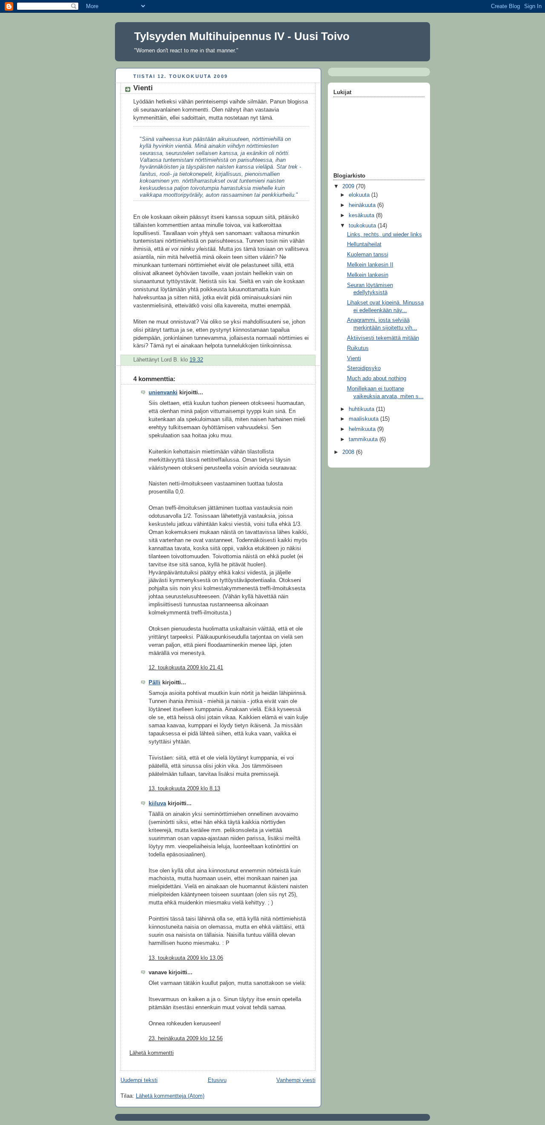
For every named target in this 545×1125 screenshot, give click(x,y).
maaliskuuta (364, 419)
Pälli (155, 683)
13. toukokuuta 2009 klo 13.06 (186, 958)
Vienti (354, 359)
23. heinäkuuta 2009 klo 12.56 (186, 1039)
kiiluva (157, 803)
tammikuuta (364, 439)
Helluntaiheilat (364, 244)
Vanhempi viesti (296, 1080)
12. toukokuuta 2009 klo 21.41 (186, 668)
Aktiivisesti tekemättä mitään (383, 338)
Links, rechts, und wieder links (384, 235)
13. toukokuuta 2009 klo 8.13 (184, 789)
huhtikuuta (362, 409)
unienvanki (163, 393)
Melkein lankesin (367, 275)
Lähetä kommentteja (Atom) (170, 1096)
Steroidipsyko (364, 368)
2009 (349, 186)
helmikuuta (363, 429)
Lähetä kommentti (151, 1053)
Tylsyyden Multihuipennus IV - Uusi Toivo (242, 36)
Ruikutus (358, 348)
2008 (349, 452)
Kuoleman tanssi (367, 255)
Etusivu (217, 1080)
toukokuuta (363, 226)
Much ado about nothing (376, 379)
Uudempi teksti (139, 1080)
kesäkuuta (362, 215)
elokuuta (360, 195)
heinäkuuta (363, 205)
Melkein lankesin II (370, 265)
